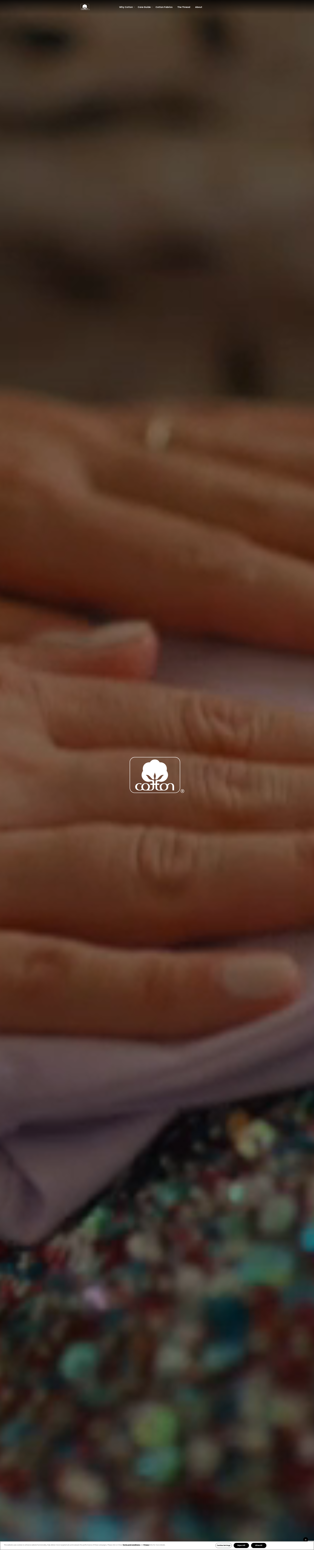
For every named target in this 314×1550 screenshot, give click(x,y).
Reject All (241, 1545)
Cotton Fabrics (164, 7)
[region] (157, 1545)
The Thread (183, 7)
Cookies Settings (223, 1545)
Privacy (146, 1545)
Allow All (258, 1545)
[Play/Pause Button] (305, 1539)
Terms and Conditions (131, 1545)
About (198, 7)
